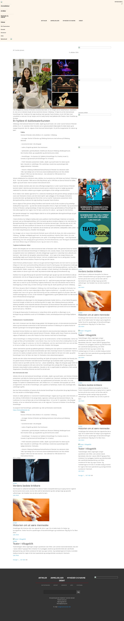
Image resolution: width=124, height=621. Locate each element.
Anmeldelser (5, 6)
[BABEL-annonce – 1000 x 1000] (94, 48)
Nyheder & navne (4, 16)
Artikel (15, 483)
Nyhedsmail (4, 39)
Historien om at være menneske (30, 525)
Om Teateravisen (5, 26)
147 (21, 560)
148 (24, 560)
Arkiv (2, 36)
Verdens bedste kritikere (26, 485)
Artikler (3, 11)
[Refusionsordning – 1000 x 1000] (94, 80)
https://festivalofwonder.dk (21, 410)
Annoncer (3, 32)
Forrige (15, 560)
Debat (3, 22)
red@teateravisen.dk (64, 607)
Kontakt (3, 29)
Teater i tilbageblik (23, 543)
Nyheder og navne (69, 20)
